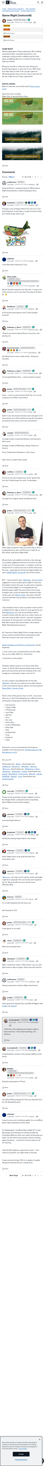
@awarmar (16, 766)
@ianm (18, 764)
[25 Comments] (25, 472)
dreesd (4, 774)
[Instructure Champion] (8, 284)
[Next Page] (38, 177)
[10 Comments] (26, 307)
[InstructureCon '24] (26, 203)
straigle (24, 771)
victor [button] (9, 941)
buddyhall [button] (11, 203)
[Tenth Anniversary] (25, 814)
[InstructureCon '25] (8, 350)
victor (20, 776)
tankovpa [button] (10, 851)
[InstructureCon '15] (11, 350)
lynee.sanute (23, 774)
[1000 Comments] (20, 284)
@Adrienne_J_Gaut (32, 769)
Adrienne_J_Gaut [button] (14, 327)
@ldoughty (27, 580)
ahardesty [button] (11, 959)
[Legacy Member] (29, 203)
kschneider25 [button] (14, 1020)
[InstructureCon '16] (14, 350)
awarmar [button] (10, 814)
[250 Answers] (14, 284)
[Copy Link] (34, 22)
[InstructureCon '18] (20, 1076)
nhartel (39, 774)
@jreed (13, 1006)
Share (5, 166)
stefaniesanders (8, 779)
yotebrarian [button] (11, 182)
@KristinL (6, 683)
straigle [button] (10, 433)
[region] (21, 1451)
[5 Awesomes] (17, 284)
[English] (11, 2)
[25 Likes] (35, 203)
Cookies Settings (21, 1459)
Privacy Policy (23, 1448)
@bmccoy (6, 769)
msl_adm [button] (10, 791)
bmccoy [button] (10, 897)
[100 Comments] (29, 20)
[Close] (39, 1439)
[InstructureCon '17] (17, 1076)
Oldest (11, 177)
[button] (4, 21)
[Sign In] (42, 2)
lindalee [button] (10, 1069)
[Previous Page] (32, 177)
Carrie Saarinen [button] (13, 348)
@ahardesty (16, 771)
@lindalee (25, 766)
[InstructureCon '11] (20, 350)
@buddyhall (12, 774)
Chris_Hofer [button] (11, 277)
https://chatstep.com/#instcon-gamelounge (18, 645)
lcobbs (4, 1006)
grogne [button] (10, 997)
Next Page (14, 1175)
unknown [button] (10, 259)
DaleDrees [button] (11, 307)
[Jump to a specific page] (41, 177)
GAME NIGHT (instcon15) (16, 573)
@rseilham (6, 771)
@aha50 (14, 776)
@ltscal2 (32, 774)
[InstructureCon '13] (17, 350)
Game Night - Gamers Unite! (12, 688)
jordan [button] (9, 20)
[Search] (38, 2)
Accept (21, 1454)
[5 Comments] (32, 203)
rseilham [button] (10, 472)
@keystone (10, 612)
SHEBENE (5, 776)
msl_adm (38, 580)
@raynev (33, 766)
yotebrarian (6, 766)
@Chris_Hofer (20, 595)
